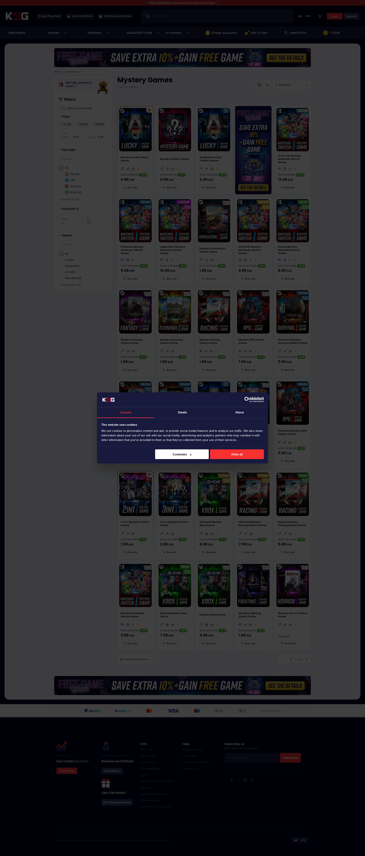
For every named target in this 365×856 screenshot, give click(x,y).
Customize (180, 454)
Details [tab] (182, 412)
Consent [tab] (125, 412)
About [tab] (239, 412)
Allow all (237, 454)
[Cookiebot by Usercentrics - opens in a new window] (247, 400)
